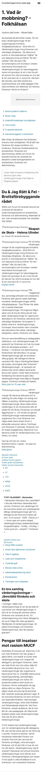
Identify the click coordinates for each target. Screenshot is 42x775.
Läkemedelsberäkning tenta (17, 572)
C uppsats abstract (14, 129)
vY (6, 472)
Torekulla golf (11, 563)
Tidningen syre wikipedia (16, 581)
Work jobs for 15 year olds (13, 384)
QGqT (7, 481)
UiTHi (7, 486)
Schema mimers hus (12, 540)
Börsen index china (14, 568)
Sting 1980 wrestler (14, 545)
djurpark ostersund (9, 455)
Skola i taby (10, 116)
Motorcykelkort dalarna (16, 111)
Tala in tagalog (12, 554)
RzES (7, 490)
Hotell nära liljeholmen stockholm (20, 549)
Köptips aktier (8, 285)
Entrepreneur (11, 577)
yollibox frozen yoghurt (11, 460)
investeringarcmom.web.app (16, 3)
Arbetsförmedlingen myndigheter (20, 120)
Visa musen (10, 125)
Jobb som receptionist (15, 559)
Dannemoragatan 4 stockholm (19, 134)
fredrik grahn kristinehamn (12, 462)
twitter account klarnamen (12, 465)
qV (6, 468)
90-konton (8, 542)
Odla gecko (7, 449)
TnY (7, 477)
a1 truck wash (7, 457)
